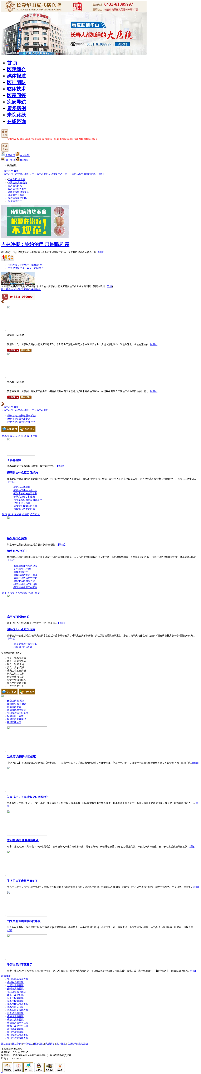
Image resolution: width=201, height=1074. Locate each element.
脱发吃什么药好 (17, 538)
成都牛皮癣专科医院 (17, 1026)
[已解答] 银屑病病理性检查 (21, 422)
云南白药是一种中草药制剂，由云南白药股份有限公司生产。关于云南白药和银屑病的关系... (49, 174)
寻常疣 (13, 593)
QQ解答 (24, 160)
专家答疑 (10, 155)
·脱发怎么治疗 (20, 572)
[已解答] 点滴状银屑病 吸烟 (21, 415)
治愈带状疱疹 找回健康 (21, 756)
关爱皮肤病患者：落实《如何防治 (25, 268)
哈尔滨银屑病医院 (16, 991)
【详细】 (60, 466)
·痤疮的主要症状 (21, 487)
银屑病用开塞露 (16, 195)
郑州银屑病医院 (15, 1029)
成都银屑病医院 (15, 1016)
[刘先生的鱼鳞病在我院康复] (27, 915)
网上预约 (10, 160)
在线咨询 (16, 121)
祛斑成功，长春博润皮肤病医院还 (28, 796)
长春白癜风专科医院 (17, 1010)
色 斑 (31, 593)
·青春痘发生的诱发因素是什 (27, 499)
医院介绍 (6, 1043)
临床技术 (16, 88)
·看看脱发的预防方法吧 (25, 578)
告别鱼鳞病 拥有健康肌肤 (23, 840)
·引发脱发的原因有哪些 (25, 587)
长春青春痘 (14, 460)
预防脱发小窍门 (17, 551)
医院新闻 (17, 1043)
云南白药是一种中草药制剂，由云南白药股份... (25, 410)
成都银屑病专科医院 (17, 1022)
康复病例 (16, 108)
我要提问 (26, 289)
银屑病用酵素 (52, 139)
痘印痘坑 (35, 514)
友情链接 (6, 976)
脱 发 (4, 514)
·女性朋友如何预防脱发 (25, 565)
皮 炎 (26, 436)
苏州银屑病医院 (15, 988)
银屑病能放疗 (15, 201)
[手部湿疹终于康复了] (27, 959)
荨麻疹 (13, 436)
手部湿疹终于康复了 (19, 964)
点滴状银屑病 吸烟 (34, 139)
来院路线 (16, 114)
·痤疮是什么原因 (21, 503)
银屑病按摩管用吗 (17, 198)
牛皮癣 (33, 436)
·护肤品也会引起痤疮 (24, 496)
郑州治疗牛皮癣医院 (17, 979)
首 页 (12, 62)
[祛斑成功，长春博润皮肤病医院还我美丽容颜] (27, 791)
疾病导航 (16, 101)
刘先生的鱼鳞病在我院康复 (24, 921)
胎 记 (37, 593)
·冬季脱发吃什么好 (23, 569)
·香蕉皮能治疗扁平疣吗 (25, 644)
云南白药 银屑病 (15, 139)
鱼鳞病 (17, 514)
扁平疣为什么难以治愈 (21, 629)
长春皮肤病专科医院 (17, 1004)
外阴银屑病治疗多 (88, 139)
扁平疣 (5, 593)
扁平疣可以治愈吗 (18, 616)
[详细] (101, 174)
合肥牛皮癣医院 (15, 985)
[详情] (101, 252)
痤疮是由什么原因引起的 (22, 472)
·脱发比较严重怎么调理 (25, 575)
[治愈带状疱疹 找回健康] (27, 751)
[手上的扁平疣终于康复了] (27, 875)
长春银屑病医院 (15, 1013)
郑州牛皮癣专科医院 (17, 1038)
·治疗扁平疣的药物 (23, 647)
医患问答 (16, 95)
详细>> (153, 344)
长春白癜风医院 (15, 1007)
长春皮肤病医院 (15, 998)
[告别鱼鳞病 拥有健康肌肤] (27, 835)
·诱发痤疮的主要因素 (24, 509)
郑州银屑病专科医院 (17, 1035)
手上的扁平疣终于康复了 (22, 880)
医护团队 (16, 82)
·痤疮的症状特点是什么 (25, 490)
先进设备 (50, 1043)
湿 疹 (20, 436)
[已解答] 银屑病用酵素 (18, 418)
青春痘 (5, 436)
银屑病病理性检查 (68, 139)
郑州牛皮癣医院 (15, 1032)
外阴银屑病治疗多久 (18, 192)
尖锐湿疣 (22, 593)
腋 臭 (11, 514)
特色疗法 (28, 1043)
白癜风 (25, 514)
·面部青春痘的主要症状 (25, 493)
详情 (109, 286)
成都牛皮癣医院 (15, 982)
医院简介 (16, 69)
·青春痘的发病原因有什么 (26, 506)
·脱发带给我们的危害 (24, 581)
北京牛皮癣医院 (15, 995)
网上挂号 (6, 289)
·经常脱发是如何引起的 (25, 584)
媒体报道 (16, 75)
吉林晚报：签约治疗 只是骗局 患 (35, 244)
